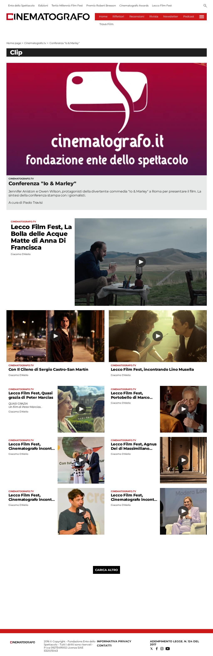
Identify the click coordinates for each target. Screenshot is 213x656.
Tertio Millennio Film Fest (67, 5)
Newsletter (170, 16)
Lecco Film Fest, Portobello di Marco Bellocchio (130, 397)
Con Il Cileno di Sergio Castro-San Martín (49, 369)
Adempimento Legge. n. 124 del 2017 (174, 643)
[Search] (205, 6)
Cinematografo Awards (134, 5)
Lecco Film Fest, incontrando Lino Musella (152, 369)
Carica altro (106, 570)
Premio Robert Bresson (101, 5)
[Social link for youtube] (168, 648)
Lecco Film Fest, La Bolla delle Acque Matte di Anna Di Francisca (41, 237)
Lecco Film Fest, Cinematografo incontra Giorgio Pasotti (32, 499)
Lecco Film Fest (162, 5)
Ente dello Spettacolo (21, 5)
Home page (13, 43)
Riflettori (118, 16)
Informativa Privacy (114, 641)
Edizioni (43, 5)
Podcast (188, 16)
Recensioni (136, 16)
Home (103, 16)
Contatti (104, 645)
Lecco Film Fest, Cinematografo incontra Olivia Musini (32, 448)
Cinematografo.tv (35, 43)
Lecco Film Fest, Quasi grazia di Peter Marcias (31, 395)
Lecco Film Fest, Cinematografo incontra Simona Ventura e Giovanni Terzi (134, 502)
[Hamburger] (201, 16)
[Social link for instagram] (161, 648)
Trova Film (106, 24)
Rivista (153, 16)
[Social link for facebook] (156, 648)
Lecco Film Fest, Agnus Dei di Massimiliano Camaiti (134, 448)
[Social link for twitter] (151, 648)
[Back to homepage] (22, 642)
